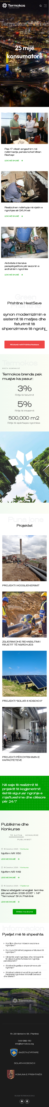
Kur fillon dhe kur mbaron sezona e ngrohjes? (22, 944)
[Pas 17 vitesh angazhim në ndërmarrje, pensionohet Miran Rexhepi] (24, 128)
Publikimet (24, 840)
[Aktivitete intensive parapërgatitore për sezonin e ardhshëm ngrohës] (24, 242)
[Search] (40, 6)
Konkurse (32, 835)
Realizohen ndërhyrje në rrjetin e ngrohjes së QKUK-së (24, 209)
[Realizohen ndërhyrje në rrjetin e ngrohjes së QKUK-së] (24, 186)
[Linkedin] (27, 1101)
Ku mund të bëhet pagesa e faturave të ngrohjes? (25, 951)
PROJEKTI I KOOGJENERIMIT (21, 585)
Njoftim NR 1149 (11, 871)
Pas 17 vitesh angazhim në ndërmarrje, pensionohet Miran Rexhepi (23, 151)
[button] (45, 5)
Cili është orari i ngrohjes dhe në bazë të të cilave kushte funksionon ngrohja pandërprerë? (23, 959)
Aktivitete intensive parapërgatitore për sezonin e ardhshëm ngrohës (22, 266)
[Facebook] (22, 1101)
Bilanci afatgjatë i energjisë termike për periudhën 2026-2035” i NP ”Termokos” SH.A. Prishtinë (22, 893)
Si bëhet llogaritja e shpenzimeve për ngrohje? (23, 966)
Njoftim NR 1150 (11, 853)
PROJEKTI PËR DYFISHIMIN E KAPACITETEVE (21, 759)
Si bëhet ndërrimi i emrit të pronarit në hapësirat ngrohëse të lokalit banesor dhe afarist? (22, 974)
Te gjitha (16, 835)
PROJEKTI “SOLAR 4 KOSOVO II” (22, 700)
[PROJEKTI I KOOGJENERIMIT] (24, 558)
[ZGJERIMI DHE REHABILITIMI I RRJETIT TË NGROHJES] (24, 614)
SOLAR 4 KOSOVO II (24, 1063)
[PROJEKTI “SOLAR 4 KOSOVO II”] (24, 673)
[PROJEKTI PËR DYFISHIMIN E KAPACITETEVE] (24, 729)
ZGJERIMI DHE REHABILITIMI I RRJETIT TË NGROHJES (21, 643)
